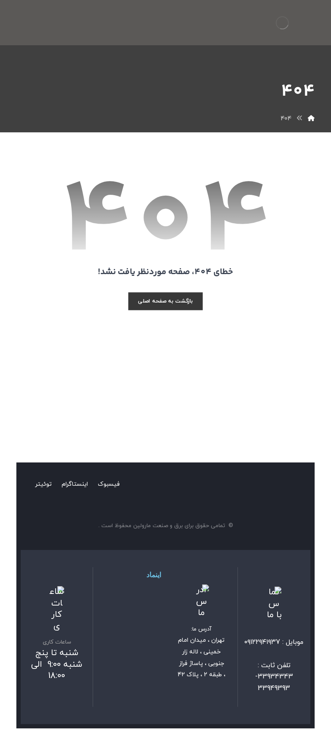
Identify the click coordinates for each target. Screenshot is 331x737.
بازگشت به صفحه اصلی (165, 301)
